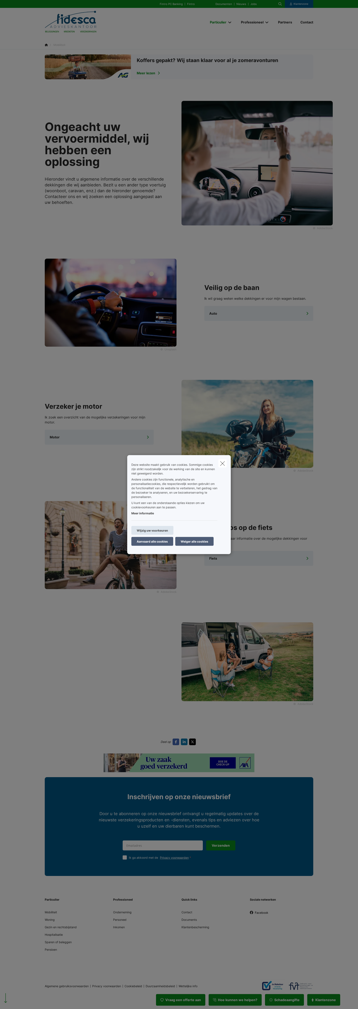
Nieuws (241, 4)
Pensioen (51, 949)
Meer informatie (142, 513)
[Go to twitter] (193, 742)
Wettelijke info (188, 986)
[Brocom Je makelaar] (271, 986)
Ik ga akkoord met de (159, 857)
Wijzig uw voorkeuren (152, 530)
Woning (50, 919)
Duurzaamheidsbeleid (160, 986)
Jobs (253, 4)
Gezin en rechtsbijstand (61, 927)
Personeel (119, 919)
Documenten (223, 4)
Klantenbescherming (195, 927)
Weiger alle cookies (194, 541)
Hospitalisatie (54, 934)
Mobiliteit (51, 912)
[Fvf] (299, 986)
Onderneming (122, 912)
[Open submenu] (230, 22)
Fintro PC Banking (171, 4)
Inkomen (119, 927)
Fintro (191, 4)
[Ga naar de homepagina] (86, 22)
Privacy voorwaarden (174, 857)
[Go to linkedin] (185, 742)
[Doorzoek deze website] (280, 4)
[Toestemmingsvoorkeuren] (16, 1001)
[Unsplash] (111, 302)
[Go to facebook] (177, 742)
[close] (222, 463)
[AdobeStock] (247, 423)
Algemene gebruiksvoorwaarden (67, 986)
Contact (186, 912)
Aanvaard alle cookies (152, 541)
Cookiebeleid (133, 986)
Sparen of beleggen (58, 942)
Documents (189, 919)
